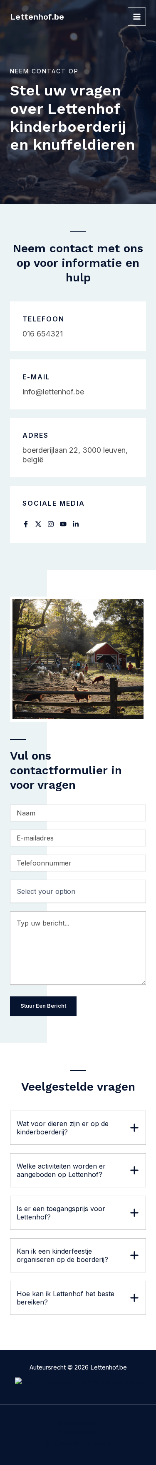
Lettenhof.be (37, 17)
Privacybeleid (78, 1422)
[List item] (25, 524)
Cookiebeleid (78, 1432)
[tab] (78, 1128)
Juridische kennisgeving (78, 1443)
